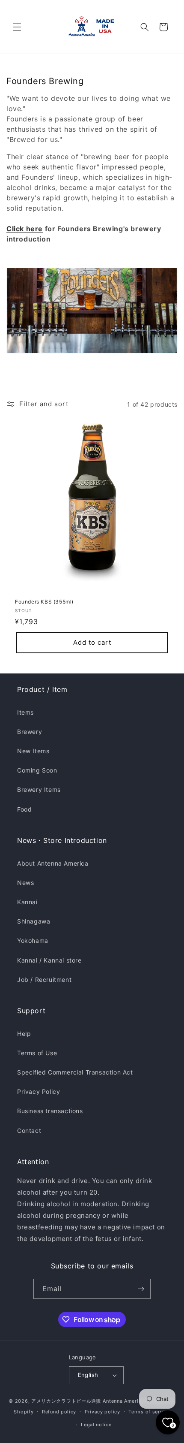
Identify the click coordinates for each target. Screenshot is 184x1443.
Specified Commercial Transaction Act (75, 1072)
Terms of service (149, 1412)
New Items (33, 751)
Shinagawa (33, 921)
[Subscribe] (140, 1289)
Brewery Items (39, 789)
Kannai (27, 902)
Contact (29, 1130)
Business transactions (50, 1110)
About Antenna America (53, 863)
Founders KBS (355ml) (44, 601)
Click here (24, 228)
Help (24, 1033)
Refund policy (59, 1412)
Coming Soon (37, 770)
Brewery (29, 731)
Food (24, 809)
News (25, 882)
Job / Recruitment (44, 979)
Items (25, 712)
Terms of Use (37, 1053)
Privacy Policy (38, 1091)
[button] (17, 27)
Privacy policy (102, 1412)
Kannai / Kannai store (49, 960)
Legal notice (96, 1425)
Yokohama (32, 940)
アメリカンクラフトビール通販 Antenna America (87, 1401)
